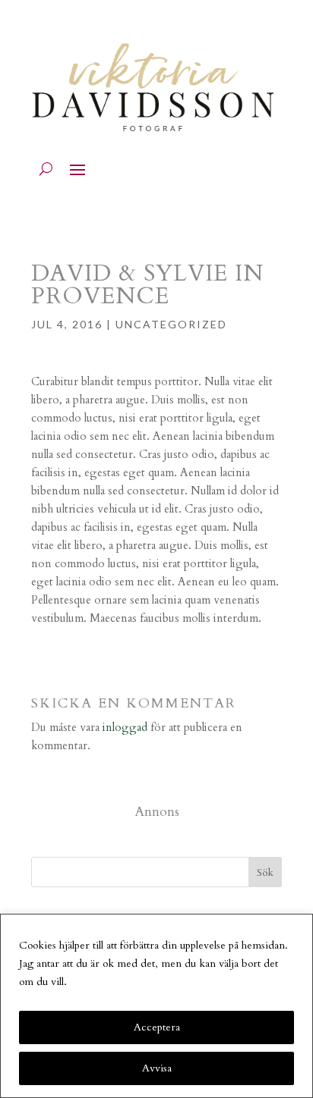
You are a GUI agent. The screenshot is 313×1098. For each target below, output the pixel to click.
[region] (156, 1006)
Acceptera (157, 1027)
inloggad (125, 727)
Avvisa (157, 1068)
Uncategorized (171, 324)
